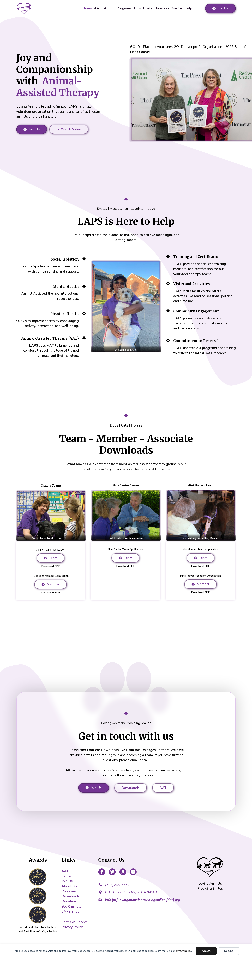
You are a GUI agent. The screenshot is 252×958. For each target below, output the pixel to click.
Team (53, 558)
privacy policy (183, 951)
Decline (228, 951)
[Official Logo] (24, 8)
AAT (97, 8)
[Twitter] (112, 872)
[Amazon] (122, 872)
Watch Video (71, 129)
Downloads (143, 8)
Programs (123, 8)
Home (87, 8)
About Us (69, 886)
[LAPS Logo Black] (210, 867)
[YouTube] (133, 872)
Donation (161, 8)
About (109, 8)
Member (53, 584)
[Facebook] (101, 872)
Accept (206, 951)
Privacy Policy (72, 927)
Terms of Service (75, 922)
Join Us (223, 8)
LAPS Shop (71, 911)
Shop (199, 8)
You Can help (72, 906)
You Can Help (181, 8)
